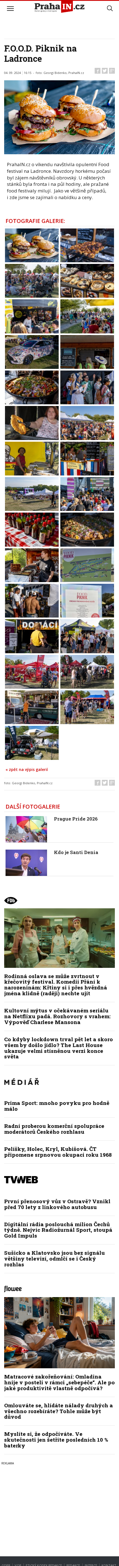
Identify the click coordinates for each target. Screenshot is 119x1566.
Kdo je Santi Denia (76, 852)
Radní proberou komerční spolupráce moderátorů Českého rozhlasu (54, 1128)
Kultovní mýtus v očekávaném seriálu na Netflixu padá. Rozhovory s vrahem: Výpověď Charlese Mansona (57, 1016)
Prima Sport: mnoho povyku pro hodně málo (56, 1105)
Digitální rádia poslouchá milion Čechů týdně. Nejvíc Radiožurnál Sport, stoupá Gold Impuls (58, 1230)
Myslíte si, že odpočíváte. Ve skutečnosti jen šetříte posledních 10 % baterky (56, 1439)
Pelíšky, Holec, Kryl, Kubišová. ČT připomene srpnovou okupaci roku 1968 (58, 1151)
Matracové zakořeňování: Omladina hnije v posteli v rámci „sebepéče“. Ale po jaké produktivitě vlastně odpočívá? (59, 1382)
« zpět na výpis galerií (27, 769)
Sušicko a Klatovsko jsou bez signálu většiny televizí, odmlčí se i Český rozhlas (54, 1258)
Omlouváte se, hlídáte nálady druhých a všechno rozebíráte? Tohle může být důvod (58, 1411)
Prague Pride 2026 (76, 819)
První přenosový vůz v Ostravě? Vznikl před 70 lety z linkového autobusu (57, 1204)
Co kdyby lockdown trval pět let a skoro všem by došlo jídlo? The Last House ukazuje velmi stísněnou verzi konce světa (58, 1048)
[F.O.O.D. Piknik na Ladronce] (32, 245)
